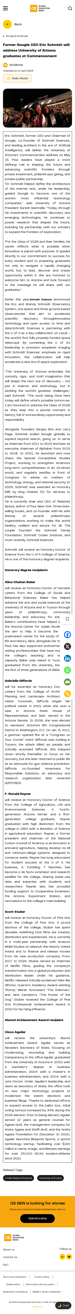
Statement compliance (15, 1291)
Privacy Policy (42, 1277)
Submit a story (37, 1218)
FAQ (5, 1264)
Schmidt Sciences (41, 299)
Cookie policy (13, 1284)
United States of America (18, 1178)
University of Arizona (50, 1178)
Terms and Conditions (14, 1277)
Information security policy (40, 1284)
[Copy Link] (67, 693)
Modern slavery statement (47, 1291)
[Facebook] (67, 634)
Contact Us (10, 1257)
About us (8, 1249)
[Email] (67, 681)
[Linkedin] (67, 658)
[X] (67, 646)
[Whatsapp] (67, 670)
